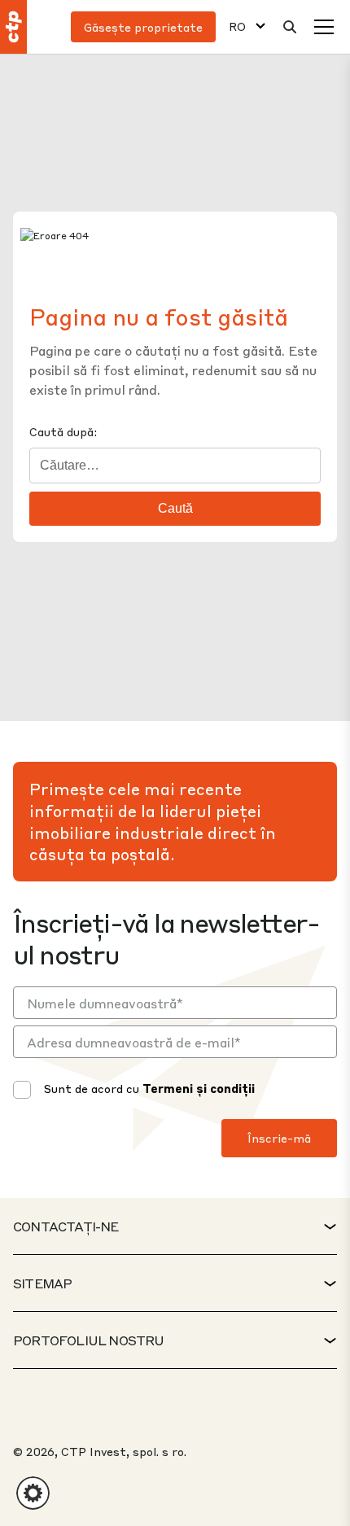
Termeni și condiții (198, 1088)
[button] (33, 1493)
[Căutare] (289, 26)
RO (237, 26)
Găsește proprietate (143, 27)
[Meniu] (324, 26)
